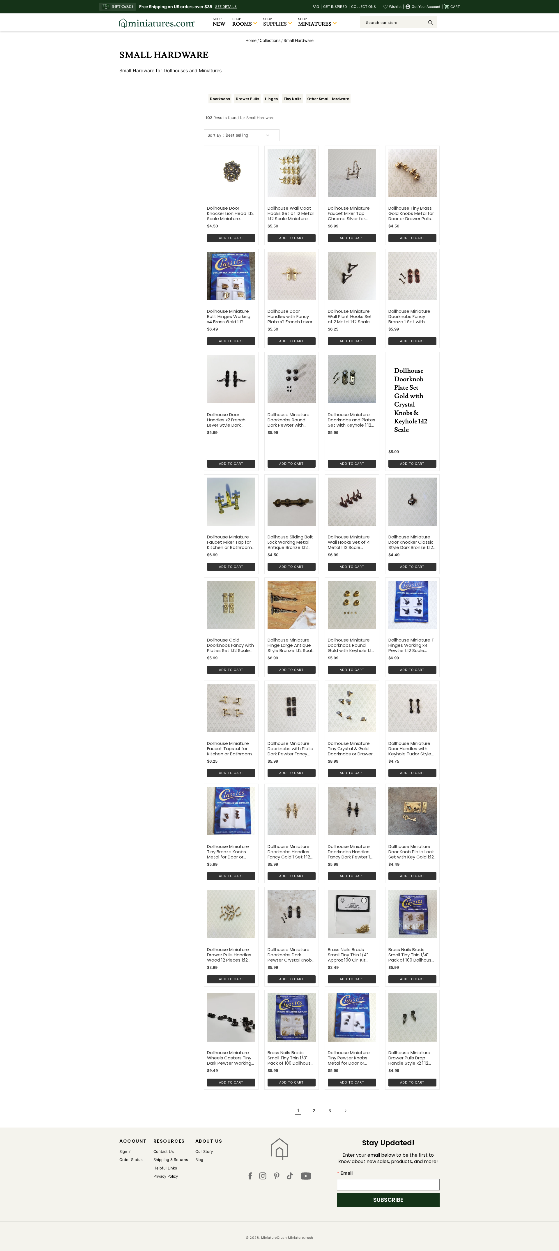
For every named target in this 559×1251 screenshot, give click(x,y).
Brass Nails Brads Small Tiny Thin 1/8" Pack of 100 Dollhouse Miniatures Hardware (291, 1058)
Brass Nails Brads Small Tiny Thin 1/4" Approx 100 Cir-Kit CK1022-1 (348, 955)
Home (250, 40)
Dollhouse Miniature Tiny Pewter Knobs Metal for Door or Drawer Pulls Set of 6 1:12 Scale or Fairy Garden (350, 1058)
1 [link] (298, 1110)
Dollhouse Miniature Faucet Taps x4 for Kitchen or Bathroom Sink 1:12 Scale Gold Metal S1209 (229, 749)
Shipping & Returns (170, 1159)
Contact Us (163, 1151)
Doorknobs (220, 98)
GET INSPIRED (335, 6)
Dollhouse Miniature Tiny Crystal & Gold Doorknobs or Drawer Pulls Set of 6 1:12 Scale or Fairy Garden (352, 749)
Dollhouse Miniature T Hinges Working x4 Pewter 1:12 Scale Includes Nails (411, 645)
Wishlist (395, 6)
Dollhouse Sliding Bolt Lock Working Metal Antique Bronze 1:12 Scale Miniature (290, 542)
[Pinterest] (277, 1177)
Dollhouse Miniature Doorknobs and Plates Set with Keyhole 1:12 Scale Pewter (351, 420)
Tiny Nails (292, 98)
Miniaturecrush (300, 1238)
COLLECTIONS (363, 6)
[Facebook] (250, 1177)
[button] (452, 6)
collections (270, 40)
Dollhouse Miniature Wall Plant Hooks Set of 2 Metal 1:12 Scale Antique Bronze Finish (350, 316)
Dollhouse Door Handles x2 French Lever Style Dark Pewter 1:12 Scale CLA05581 (226, 420)
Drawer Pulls (247, 98)
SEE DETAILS (226, 6)
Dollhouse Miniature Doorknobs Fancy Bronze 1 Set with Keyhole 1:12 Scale (409, 316)
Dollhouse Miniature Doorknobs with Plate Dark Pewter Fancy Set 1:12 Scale (290, 749)
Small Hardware (299, 40)
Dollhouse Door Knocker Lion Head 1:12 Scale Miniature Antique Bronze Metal (230, 213)
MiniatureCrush (274, 1238)
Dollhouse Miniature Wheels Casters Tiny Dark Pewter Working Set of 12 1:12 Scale (229, 1058)
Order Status (131, 1159)
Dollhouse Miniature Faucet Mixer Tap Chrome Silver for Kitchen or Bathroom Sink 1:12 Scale (350, 213)
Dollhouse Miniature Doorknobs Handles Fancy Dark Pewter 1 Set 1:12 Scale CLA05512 (349, 852)
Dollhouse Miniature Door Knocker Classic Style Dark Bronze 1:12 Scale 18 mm (411, 542)
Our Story (204, 1151)
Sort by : (216, 135)
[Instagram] (262, 1177)
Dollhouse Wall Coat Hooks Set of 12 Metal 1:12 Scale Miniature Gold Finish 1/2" (291, 213)
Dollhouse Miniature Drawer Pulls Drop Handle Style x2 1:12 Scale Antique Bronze (411, 1058)
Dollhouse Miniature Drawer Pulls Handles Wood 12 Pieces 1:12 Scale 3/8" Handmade (230, 955)
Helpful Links (165, 1168)
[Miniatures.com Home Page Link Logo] (279, 1149)
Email (346, 1173)
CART (455, 6)
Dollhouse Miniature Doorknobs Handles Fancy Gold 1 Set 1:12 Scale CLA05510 (289, 852)
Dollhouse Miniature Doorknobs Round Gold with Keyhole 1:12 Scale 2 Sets (351, 645)
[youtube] (306, 1177)
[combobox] (398, 22)
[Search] (430, 22)
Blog (199, 1159)
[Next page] (345, 1110)
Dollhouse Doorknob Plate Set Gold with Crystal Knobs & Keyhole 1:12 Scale (410, 400)
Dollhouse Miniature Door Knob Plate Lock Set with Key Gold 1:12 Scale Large (411, 852)
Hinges (271, 98)
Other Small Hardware (328, 98)
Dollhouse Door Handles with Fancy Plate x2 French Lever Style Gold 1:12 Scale (290, 316)
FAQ (315, 6)
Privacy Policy (165, 1176)
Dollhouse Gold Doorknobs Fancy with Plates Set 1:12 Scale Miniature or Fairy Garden (230, 645)
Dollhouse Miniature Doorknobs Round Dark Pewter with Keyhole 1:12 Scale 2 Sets (288, 420)
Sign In (125, 1151)
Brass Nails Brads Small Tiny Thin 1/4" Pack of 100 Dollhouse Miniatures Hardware (411, 955)
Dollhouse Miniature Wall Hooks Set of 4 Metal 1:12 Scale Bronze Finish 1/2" (349, 542)
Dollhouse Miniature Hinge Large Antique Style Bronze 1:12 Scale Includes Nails (291, 645)
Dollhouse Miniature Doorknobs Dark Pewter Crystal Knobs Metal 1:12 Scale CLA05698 (291, 955)
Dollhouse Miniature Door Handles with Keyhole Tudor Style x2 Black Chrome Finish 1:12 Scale (412, 749)
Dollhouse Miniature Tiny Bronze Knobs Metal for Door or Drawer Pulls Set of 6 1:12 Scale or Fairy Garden (229, 852)
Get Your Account (426, 6)
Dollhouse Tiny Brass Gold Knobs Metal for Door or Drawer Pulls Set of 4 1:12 (411, 213)
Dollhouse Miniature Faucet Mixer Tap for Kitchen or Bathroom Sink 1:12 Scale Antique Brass (230, 542)
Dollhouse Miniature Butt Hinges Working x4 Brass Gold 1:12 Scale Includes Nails (228, 316)
